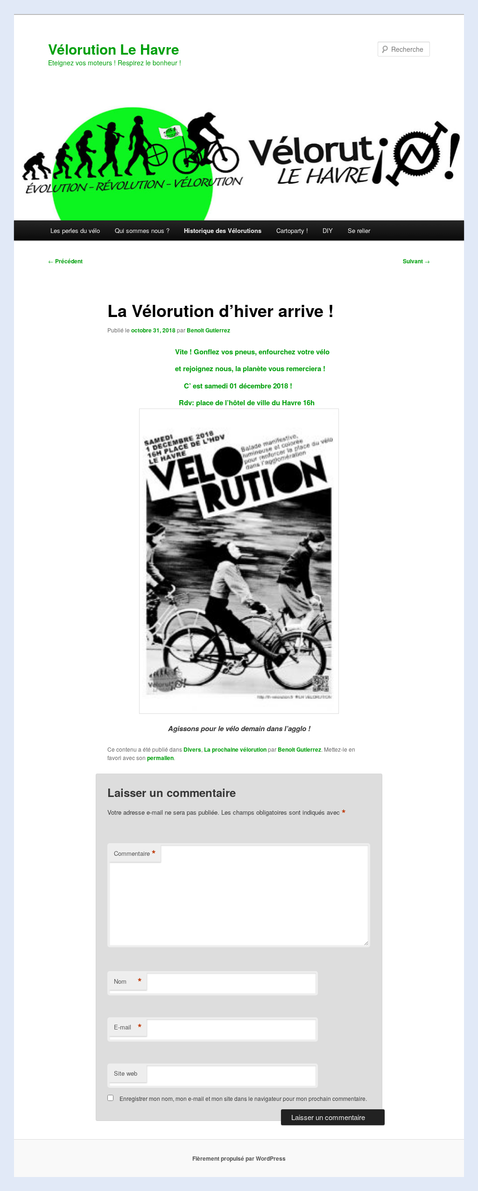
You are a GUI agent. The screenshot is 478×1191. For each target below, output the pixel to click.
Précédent (65, 261)
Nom (128, 981)
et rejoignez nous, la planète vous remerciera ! (239, 368)
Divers (192, 749)
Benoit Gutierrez (208, 330)
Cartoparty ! (292, 230)
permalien (160, 758)
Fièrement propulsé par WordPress (239, 1158)
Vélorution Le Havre (113, 49)
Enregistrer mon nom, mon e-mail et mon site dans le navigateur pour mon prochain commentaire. (243, 1098)
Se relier (359, 230)
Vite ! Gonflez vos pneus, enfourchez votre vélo (239, 351)
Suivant (416, 261)
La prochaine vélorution (235, 749)
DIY (328, 230)
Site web (125, 1073)
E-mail (128, 1027)
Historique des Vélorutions (222, 230)
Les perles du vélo (75, 230)
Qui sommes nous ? (142, 230)
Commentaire (135, 853)
